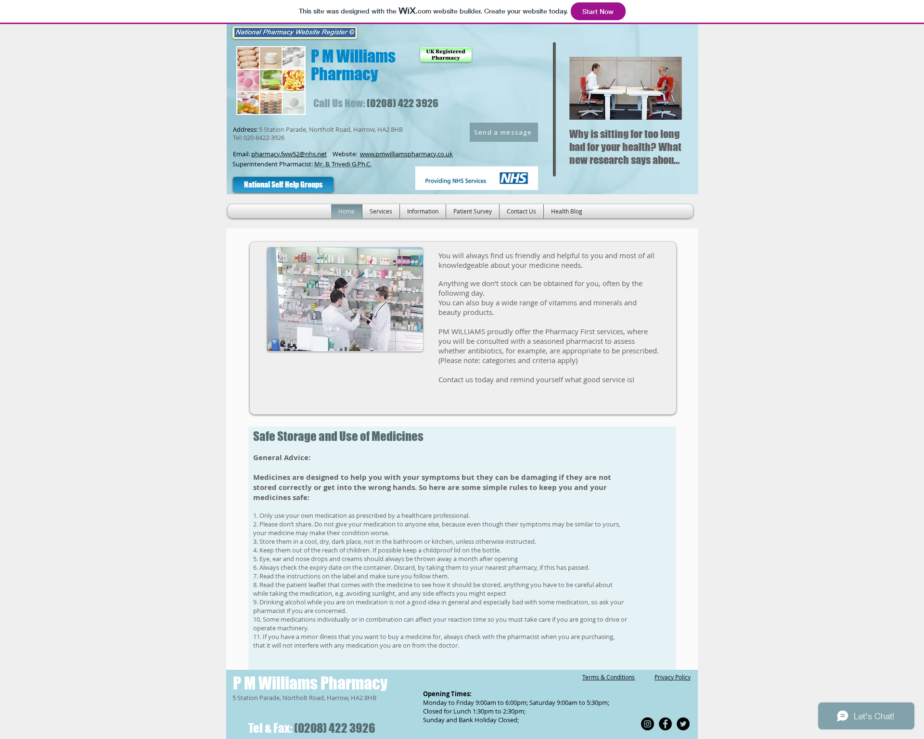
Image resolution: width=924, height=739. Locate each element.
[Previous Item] (584, 88)
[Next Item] (666, 88)
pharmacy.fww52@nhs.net (289, 154)
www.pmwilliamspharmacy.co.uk (406, 154)
